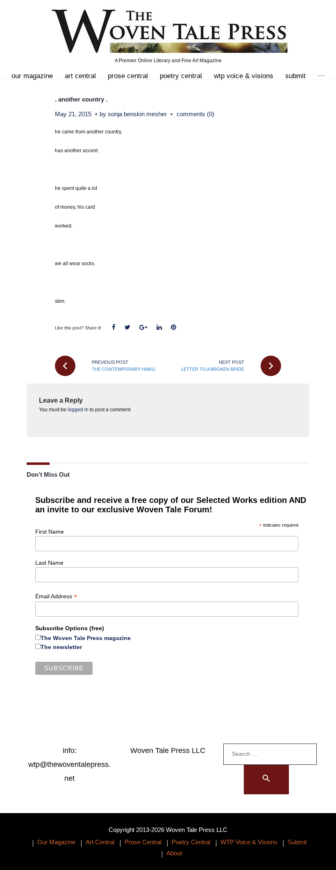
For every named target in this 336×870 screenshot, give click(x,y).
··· (321, 75)
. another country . (81, 99)
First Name (49, 531)
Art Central (80, 75)
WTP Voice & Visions (243, 75)
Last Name (49, 562)
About (174, 853)
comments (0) (195, 113)
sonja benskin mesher (137, 113)
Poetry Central (181, 75)
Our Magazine (32, 75)
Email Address (56, 596)
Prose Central (128, 75)
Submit (295, 75)
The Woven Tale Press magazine (86, 638)
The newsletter (61, 647)
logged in (78, 409)
